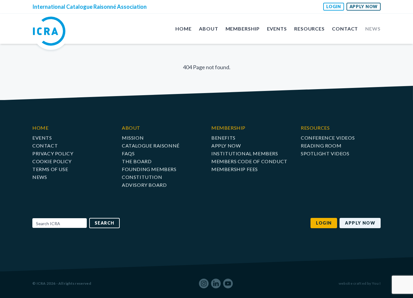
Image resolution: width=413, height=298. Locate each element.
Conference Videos (328, 138)
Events (277, 28)
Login (333, 6)
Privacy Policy (52, 153)
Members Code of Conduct (249, 161)
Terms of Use (50, 169)
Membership (243, 28)
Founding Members (149, 169)
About (208, 28)
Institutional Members (244, 153)
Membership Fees (234, 169)
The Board (136, 161)
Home (183, 28)
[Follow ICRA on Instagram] (204, 283)
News (373, 28)
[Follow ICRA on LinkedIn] (216, 283)
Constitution (142, 177)
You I (376, 283)
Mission (133, 138)
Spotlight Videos (325, 153)
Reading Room (321, 145)
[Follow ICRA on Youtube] (228, 283)
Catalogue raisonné (151, 145)
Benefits (223, 138)
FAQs (128, 153)
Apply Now (364, 6)
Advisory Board (144, 185)
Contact (345, 28)
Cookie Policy (52, 161)
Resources (309, 28)
